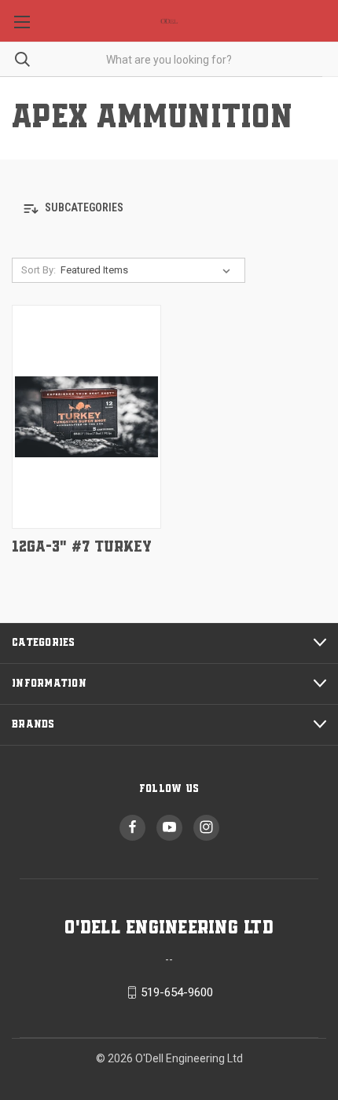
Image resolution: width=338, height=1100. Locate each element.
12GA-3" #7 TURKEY (82, 547)
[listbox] (148, 270)
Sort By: (38, 270)
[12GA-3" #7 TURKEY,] (86, 417)
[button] (169, 208)
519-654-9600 (177, 992)
